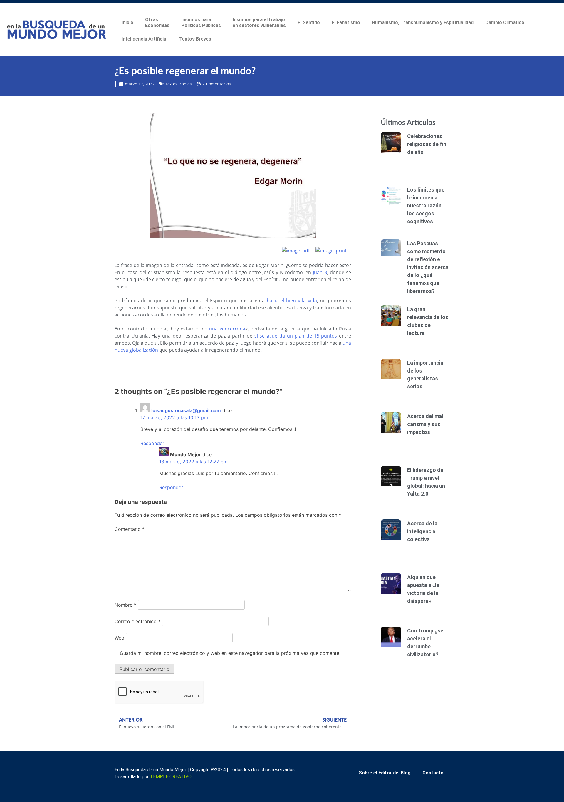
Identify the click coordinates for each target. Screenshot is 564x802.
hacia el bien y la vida (292, 300)
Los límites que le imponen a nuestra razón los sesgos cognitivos (425, 205)
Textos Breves (195, 39)
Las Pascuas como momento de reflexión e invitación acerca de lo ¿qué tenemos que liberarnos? (428, 267)
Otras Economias (157, 22)
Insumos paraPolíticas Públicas (201, 22)
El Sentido (309, 22)
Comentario (130, 529)
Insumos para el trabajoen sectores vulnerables (259, 22)
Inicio (127, 22)
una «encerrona (227, 329)
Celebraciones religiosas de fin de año (426, 144)
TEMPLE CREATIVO (171, 776)
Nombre (125, 605)
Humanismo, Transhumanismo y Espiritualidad (423, 22)
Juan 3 (320, 272)
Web (119, 638)
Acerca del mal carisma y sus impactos (425, 424)
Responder (152, 443)
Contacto (433, 773)
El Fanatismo (346, 22)
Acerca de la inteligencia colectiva (422, 531)
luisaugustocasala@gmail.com (186, 410)
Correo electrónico (137, 621)
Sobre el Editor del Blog (385, 773)
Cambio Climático (504, 22)
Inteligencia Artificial (144, 39)
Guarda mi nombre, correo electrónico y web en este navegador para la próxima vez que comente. (230, 653)
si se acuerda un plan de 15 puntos (295, 336)
